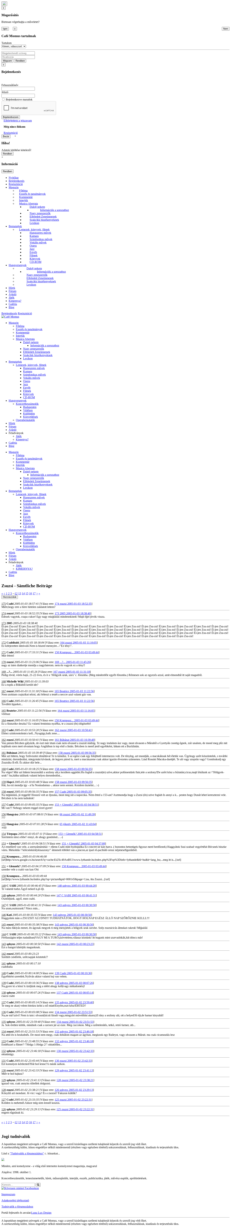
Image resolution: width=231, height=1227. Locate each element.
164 (3, 720)
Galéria (13, 304)
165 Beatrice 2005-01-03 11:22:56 (74, 691)
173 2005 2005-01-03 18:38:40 (72, 613)
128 (3, 1089)
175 (3, 603)
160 (3, 769)
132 (3, 1051)
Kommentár (26, 197)
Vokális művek (38, 242)
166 (3, 700)
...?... (9, 671)
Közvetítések (30, 416)
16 (30, 593)
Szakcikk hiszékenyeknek (44, 219)
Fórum (12, 291)
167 (3, 691)
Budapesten (29, 407)
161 (3, 752)
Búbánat (11, 752)
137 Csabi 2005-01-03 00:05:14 (74, 992)
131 (3, 1060)
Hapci (10, 781)
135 (3, 1021)
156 (3, 814)
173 (3, 623)
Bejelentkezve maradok (19, 99)
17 (34, 593)
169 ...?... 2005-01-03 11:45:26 (72, 662)
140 (3, 973)
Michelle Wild (14, 681)
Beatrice (11, 710)
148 (3, 895)
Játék (11, 297)
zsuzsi (10, 613)
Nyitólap (14, 177)
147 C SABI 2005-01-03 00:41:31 (76, 895)
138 (3, 992)
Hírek (12, 287)
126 (3, 1109)
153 (3, 843)
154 (3, 833)
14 (23, 593)
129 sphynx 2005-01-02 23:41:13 (74, 1070)
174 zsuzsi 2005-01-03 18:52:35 (73, 603)
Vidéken (28, 410)
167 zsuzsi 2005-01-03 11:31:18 (71, 671)
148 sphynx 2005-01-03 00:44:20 (76, 885)
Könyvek (35, 258)
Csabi (10, 603)
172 (3, 642)
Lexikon (34, 223)
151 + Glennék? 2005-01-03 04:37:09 (83, 843)
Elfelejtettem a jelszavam (18, 120)
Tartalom (6, 42)
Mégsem (7, 60)
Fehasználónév (9, 85)
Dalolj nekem (37, 206)
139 (3, 982)
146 (3, 914)
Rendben (20, 60)
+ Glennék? (13, 843)
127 (3, 1099)
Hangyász (12, 814)
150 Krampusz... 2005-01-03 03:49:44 (77, 652)
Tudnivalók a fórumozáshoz (17, 1206)
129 (3, 1080)
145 (3, 924)
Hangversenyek (18, 265)
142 (3, 953)
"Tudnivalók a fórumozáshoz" (27, 1153)
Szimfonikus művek (41, 239)
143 (3, 944)
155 (3, 824)
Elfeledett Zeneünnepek (43, 216)
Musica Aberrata (28, 203)
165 (3, 710)
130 (3, 1070)
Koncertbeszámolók (27, 403)
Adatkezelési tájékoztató (15, 1200)
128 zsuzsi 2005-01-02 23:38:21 (74, 1080)
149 (3, 885)
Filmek (34, 255)
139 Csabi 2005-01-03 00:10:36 (73, 973)
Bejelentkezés (16, 180)
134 (3, 1031)
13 (19, 593)
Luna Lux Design (41, 1212)
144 (3, 934)
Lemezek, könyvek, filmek (34, 229)
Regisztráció (11, 132)
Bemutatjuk (15, 226)
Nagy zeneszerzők (40, 213)
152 (3, 856)
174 (3, 613)
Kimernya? (15, 300)
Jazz (32, 248)
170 (3, 662)
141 (3, 963)
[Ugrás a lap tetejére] (4, 3)
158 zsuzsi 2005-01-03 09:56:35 (76, 752)
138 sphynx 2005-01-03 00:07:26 (74, 982)
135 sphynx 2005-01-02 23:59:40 (74, 1002)
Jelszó (4, 92)
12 (16, 593)
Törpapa (11, 833)
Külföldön (29, 413)
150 (3, 875)
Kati (9, 914)
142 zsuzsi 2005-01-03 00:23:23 (74, 944)
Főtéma (23, 190)
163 (3, 730)
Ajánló (12, 294)
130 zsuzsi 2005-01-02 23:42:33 (74, 1051)
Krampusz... (13, 856)
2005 (9, 623)
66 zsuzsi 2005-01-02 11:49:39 (77, 814)
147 (3, 905)
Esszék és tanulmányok (32, 193)
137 (3, 1002)
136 (3, 1012)
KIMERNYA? (24, 568)
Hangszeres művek (40, 232)
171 (3, 652)
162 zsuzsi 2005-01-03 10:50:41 (73, 730)
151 (3, 866)
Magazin (14, 187)
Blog (11, 307)
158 (3, 791)
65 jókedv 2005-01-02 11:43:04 (78, 824)
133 (3, 1041)
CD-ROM (35, 261)
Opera (33, 245)
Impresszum (8, 1194)
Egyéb (33, 252)
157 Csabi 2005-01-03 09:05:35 (73, 791)
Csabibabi (12, 642)
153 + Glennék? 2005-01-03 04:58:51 (76, 804)
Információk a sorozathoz (54, 210)
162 (3, 739)
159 (3, 781)
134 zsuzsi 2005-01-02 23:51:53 (73, 1012)
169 (3, 671)
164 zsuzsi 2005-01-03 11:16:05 (78, 642)
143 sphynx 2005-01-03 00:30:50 (76, 905)
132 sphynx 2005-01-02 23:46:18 (74, 1031)
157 (3, 804)
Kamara (34, 236)
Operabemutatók (25, 420)
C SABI (11, 885)
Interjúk (23, 200)
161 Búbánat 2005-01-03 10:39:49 (74, 739)
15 (26, 593)
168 (3, 681)
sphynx (10, 895)
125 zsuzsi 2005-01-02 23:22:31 (73, 1099)
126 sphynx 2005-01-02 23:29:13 (74, 1089)
